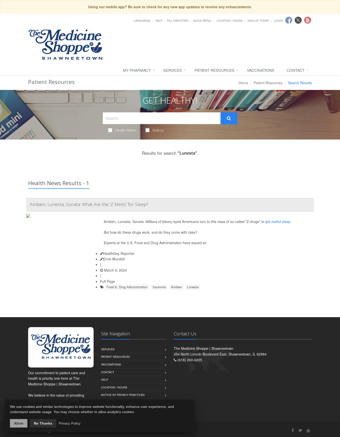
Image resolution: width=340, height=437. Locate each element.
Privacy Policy (69, 423)
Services (172, 70)
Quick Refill (202, 20)
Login (278, 20)
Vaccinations (260, 70)
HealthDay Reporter (118, 253)
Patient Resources (214, 70)
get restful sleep (277, 221)
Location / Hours (230, 20)
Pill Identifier (177, 20)
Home (243, 82)
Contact (295, 70)
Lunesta (193, 287)
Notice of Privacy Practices (123, 395)
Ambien (176, 287)
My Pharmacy (137, 70)
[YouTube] (308, 430)
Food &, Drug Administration (127, 287)
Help (158, 20)
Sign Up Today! (258, 20)
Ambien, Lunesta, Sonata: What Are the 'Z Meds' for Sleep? (89, 204)
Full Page (107, 281)
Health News (125, 130)
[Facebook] (293, 430)
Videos (158, 130)
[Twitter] (300, 430)
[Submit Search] (229, 118)
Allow (18, 423)
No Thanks (43, 423)
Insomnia (159, 287)
